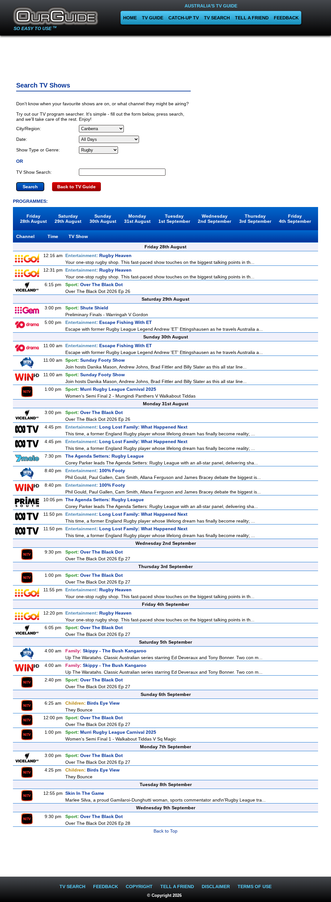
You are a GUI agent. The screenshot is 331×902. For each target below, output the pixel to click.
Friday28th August (33, 218)
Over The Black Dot (94, 284)
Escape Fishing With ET (108, 322)
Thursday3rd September (255, 218)
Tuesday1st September (174, 218)
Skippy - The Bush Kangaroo (105, 650)
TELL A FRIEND (252, 17)
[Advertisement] (165, 56)
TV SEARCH (217, 17)
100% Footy (95, 470)
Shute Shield (86, 307)
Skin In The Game (84, 793)
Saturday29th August (68, 218)
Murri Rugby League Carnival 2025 (110, 389)
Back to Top (165, 831)
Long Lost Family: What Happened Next (126, 427)
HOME (130, 17)
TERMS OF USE (255, 886)
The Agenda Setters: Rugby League (104, 456)
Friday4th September (295, 218)
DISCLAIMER (216, 886)
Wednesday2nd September (214, 218)
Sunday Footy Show (95, 360)
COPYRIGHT (139, 886)
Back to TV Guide (76, 186)
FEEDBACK (286, 17)
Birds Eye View (92, 703)
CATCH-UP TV (183, 17)
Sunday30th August (103, 218)
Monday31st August (137, 218)
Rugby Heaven (98, 255)
